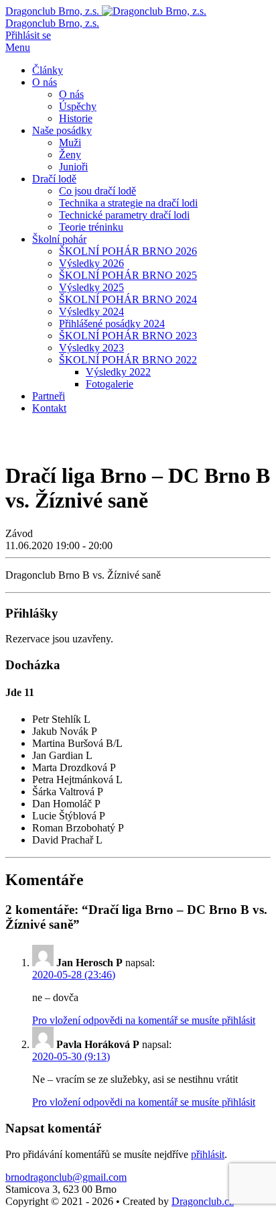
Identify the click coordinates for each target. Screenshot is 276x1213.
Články (47, 70)
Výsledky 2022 (118, 372)
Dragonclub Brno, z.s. (52, 23)
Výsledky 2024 (91, 311)
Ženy (70, 154)
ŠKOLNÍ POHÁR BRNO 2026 (128, 251)
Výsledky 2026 (91, 263)
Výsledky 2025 (91, 287)
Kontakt (49, 408)
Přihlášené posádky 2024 (112, 323)
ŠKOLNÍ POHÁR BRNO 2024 (128, 299)
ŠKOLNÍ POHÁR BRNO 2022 (128, 359)
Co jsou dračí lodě (97, 190)
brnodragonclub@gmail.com (66, 1177)
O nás (44, 82)
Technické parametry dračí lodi (124, 215)
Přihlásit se (28, 35)
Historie (75, 118)
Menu (17, 47)
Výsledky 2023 (91, 347)
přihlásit (207, 1154)
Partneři (48, 396)
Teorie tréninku (91, 227)
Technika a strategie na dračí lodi (128, 203)
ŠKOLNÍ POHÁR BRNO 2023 (128, 335)
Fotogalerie (109, 384)
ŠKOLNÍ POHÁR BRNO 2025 (128, 275)
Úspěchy (77, 106)
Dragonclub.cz (202, 1201)
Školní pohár (59, 239)
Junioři (73, 166)
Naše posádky (62, 130)
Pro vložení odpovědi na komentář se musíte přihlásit (143, 1020)
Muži (70, 142)
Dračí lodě (54, 178)
